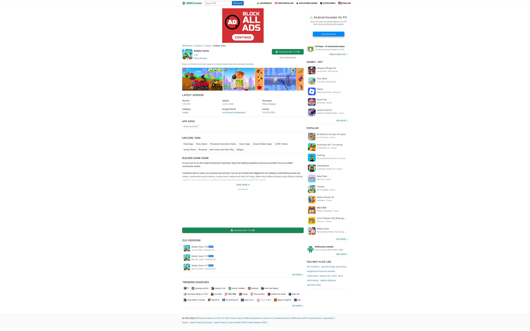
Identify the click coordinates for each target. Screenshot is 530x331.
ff (188, 288)
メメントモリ (265, 300)
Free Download (337, 54)
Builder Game (201, 50)
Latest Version (192, 95)
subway (254, 288)
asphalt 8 (215, 300)
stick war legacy (271, 288)
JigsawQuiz (328, 318)
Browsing (203, 149)
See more (297, 274)
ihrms (334, 276)
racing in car (220, 288)
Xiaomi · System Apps (192, 322)
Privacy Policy (236, 318)
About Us (211, 318)
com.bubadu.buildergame (234, 112)
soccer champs (238, 288)
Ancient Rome (190, 149)
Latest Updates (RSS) (237, 322)
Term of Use (222, 318)
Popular (313, 128)
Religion (240, 149)
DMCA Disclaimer (252, 318)
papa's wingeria (284, 300)
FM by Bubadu (200, 58)
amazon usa (325, 276)
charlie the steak (278, 294)
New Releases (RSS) (258, 322)
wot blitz (218, 294)
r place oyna (312, 276)
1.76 (186, 104)
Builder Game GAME (195, 158)
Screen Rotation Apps (262, 144)
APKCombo (187, 45)
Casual (185, 112)
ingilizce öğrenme (328, 280)
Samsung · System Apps (215, 322)
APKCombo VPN (299, 318)
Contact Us (267, 318)
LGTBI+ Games (281, 144)
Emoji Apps (188, 144)
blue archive (259, 294)
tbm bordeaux (313, 266)
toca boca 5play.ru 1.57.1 (197, 294)
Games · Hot (315, 61)
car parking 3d (232, 300)
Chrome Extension (282, 318)
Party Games (201, 144)
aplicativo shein (314, 285)
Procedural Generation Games (223, 144)
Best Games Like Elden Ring (222, 149)
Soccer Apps (244, 144)
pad (299, 300)
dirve (340, 276)
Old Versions (191, 240)
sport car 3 (249, 300)
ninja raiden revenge (196, 300)
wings (245, 294)
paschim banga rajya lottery (333, 266)
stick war (296, 294)
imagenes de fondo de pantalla (321, 271)
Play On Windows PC (288, 57)
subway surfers (201, 288)
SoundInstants (314, 318)
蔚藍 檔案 (232, 294)
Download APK (289, 52)
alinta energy (313, 280)
